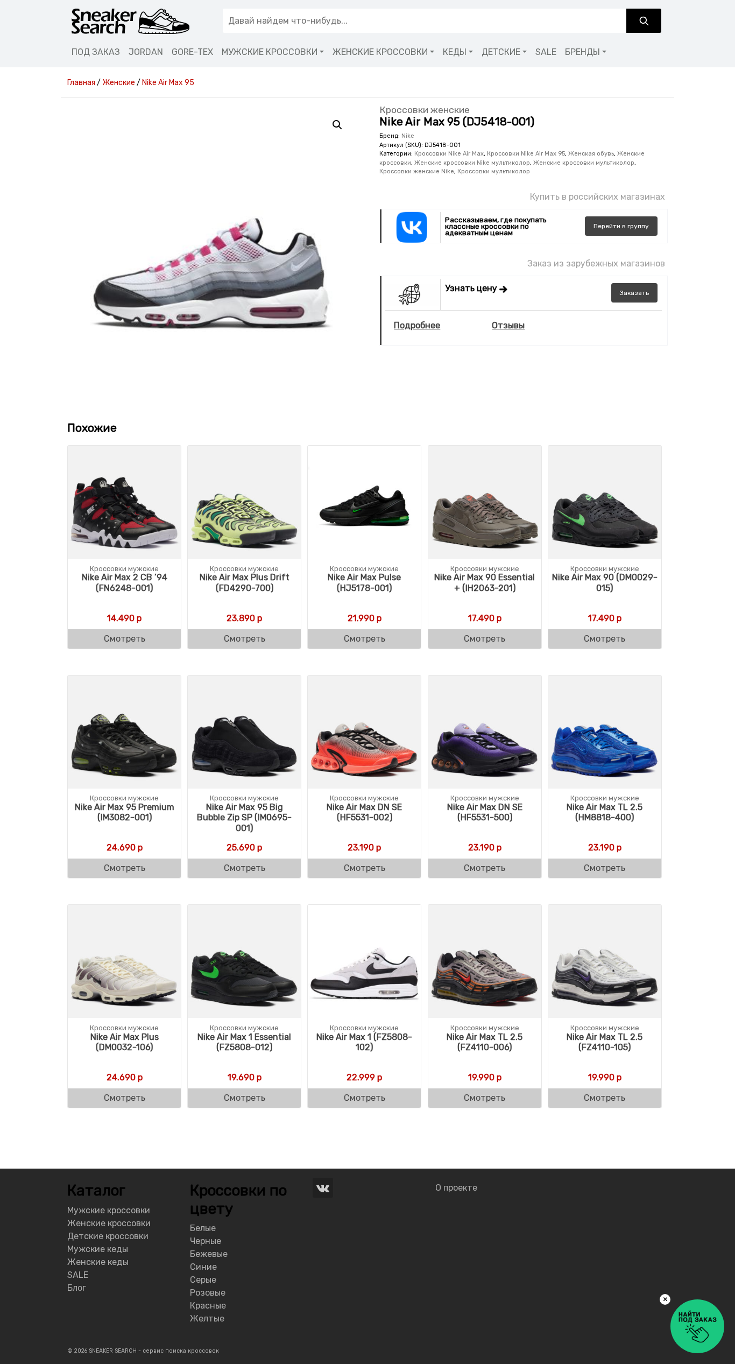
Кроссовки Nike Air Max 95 (526, 153)
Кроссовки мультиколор (493, 171)
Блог (76, 1288)
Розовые (207, 1293)
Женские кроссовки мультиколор (583, 162)
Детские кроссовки (108, 1236)
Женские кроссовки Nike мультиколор (472, 162)
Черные (205, 1241)
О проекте (456, 1188)
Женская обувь (591, 153)
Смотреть (124, 639)
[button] (337, 125)
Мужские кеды (97, 1249)
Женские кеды (98, 1262)
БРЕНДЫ (582, 52)
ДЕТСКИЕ (501, 52)
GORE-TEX (192, 52)
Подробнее (417, 325)
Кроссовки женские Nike (416, 171)
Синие (203, 1267)
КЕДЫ (455, 52)
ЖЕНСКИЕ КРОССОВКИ (380, 52)
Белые (203, 1228)
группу (621, 226)
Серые (203, 1280)
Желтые (207, 1318)
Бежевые (209, 1254)
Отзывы (508, 325)
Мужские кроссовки (108, 1210)
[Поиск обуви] (643, 21)
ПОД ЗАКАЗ (96, 52)
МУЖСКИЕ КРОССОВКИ (269, 52)
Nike (407, 135)
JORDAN (146, 52)
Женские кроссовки (109, 1223)
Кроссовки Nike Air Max (449, 153)
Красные (208, 1305)
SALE (545, 52)
